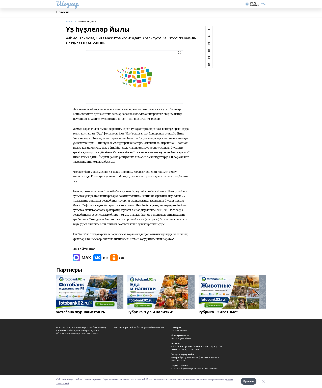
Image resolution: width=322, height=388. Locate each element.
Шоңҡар (67, 3)
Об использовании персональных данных (77, 333)
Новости (62, 12)
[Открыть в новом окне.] (82, 257)
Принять (248, 381)
